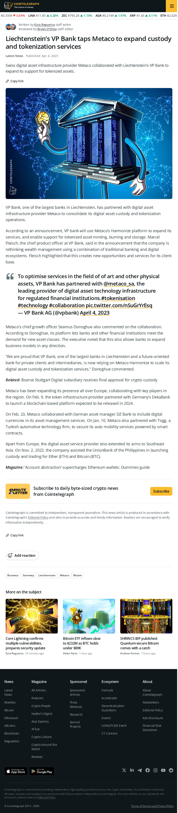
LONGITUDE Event (114, 725)
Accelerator (109, 698)
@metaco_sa (119, 283)
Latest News (14, 56)
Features (37, 698)
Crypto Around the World (44, 747)
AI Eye (35, 729)
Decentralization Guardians (113, 708)
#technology (33, 305)
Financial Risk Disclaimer (152, 727)
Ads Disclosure (153, 718)
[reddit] (171, 771)
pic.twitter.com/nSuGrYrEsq (119, 305)
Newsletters (151, 702)
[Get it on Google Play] (42, 771)
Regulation (11, 741)
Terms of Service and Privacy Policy (152, 806)
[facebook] (147, 771)
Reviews (37, 757)
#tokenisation (118, 298)
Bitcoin (9, 710)
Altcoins (9, 725)
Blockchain (11, 733)
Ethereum (11, 718)
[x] (124, 771)
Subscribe (161, 491)
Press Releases (76, 704)
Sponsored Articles (77, 692)
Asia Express (40, 721)
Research (76, 714)
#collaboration (67, 305)
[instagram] (155, 771)
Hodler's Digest (41, 714)
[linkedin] (132, 771)
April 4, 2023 (94, 312)
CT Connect (109, 733)
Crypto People (41, 706)
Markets (10, 702)
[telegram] (139, 771)
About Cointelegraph (152, 692)
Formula (107, 690)
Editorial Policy (38, 517)
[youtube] (163, 771)
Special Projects (75, 724)
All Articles (38, 690)
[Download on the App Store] (16, 771)
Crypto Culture (41, 737)
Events (106, 718)
